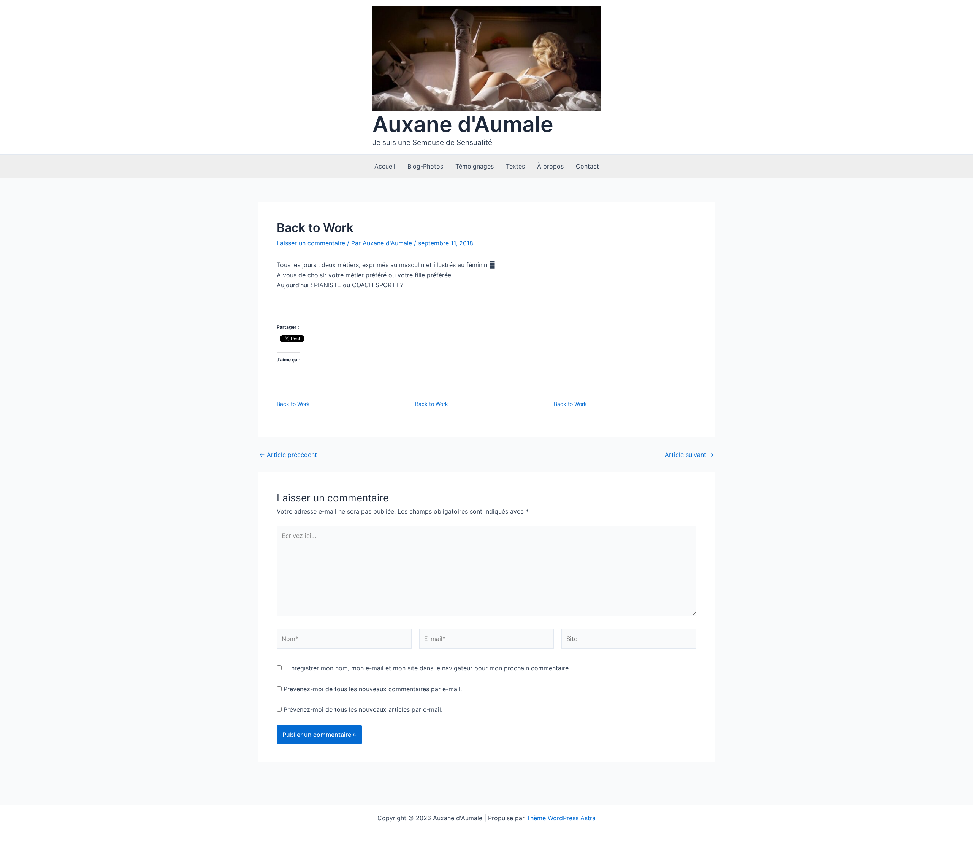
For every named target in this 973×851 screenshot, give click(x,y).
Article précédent (288, 455)
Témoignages (474, 166)
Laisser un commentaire (311, 243)
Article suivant (689, 455)
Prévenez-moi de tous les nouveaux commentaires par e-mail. (373, 689)
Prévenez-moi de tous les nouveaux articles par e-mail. (363, 709)
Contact (587, 166)
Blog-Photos (425, 166)
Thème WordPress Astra (561, 818)
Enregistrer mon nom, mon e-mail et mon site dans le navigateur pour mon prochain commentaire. (428, 668)
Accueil (384, 166)
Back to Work (293, 404)
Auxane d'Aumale (462, 124)
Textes (515, 166)
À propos (550, 166)
